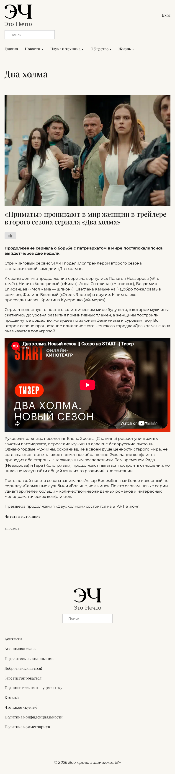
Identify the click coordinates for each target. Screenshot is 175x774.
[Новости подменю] (42, 49)
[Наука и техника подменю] (82, 49)
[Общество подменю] (110, 49)
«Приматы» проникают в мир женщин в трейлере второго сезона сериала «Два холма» (85, 217)
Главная (11, 48)
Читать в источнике (23, 516)
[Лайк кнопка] (10, 235)
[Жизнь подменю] (133, 49)
